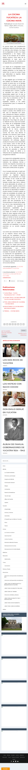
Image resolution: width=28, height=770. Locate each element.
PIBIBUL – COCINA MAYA (11, 311)
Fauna (6, 525)
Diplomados (7, 559)
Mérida (4, 469)
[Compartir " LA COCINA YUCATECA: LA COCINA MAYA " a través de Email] (20, 324)
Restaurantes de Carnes (10, 545)
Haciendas (7, 515)
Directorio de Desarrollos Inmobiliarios (14, 580)
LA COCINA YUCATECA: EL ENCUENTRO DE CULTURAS (12, 274)
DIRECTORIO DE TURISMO (11, 591)
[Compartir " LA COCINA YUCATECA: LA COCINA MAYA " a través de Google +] (10, 324)
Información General (10, 482)
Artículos (20, 25)
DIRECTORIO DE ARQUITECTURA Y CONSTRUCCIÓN (12, 599)
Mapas (6, 485)
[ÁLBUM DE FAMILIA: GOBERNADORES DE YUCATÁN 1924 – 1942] (14, 429)
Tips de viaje (8, 496)
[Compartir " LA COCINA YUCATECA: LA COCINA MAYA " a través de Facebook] (4, 324)
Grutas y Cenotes (9, 512)
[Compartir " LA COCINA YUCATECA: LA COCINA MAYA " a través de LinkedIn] (18, 324)
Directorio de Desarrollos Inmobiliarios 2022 (13, 576)
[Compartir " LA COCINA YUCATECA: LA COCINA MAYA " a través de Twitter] (7, 324)
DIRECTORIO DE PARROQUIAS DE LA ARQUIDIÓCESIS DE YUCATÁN (12, 584)
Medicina (5, 552)
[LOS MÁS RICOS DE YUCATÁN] (14, 350)
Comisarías (7, 489)
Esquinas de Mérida (9, 479)
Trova (4, 562)
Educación (5, 555)
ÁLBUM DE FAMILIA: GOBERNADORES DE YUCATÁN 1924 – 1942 (14, 447)
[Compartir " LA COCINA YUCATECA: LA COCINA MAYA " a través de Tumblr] (12, 324)
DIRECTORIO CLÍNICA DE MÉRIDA (12, 606)
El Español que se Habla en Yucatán (13, 519)
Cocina (4, 529)
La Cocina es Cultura (9, 532)
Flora (6, 522)
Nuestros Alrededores (10, 492)
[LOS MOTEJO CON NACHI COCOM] (14, 374)
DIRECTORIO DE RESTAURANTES (12, 602)
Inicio (4, 466)
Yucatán (5, 505)
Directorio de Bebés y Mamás (12, 594)
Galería (6, 502)
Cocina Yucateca (14, 27)
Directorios (5, 572)
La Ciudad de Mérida (9, 472)
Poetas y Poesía (6, 569)
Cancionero (7, 565)
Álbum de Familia (9, 499)
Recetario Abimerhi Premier (11, 542)
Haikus (4, 609)
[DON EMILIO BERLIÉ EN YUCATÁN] (14, 398)
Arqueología (7, 509)
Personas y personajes (10, 475)
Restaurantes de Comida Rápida (12, 549)
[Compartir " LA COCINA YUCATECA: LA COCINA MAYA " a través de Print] (23, 324)
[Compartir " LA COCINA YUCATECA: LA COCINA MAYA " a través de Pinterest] (15, 324)
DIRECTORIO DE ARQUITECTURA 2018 (13, 588)
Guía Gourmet (8, 535)
